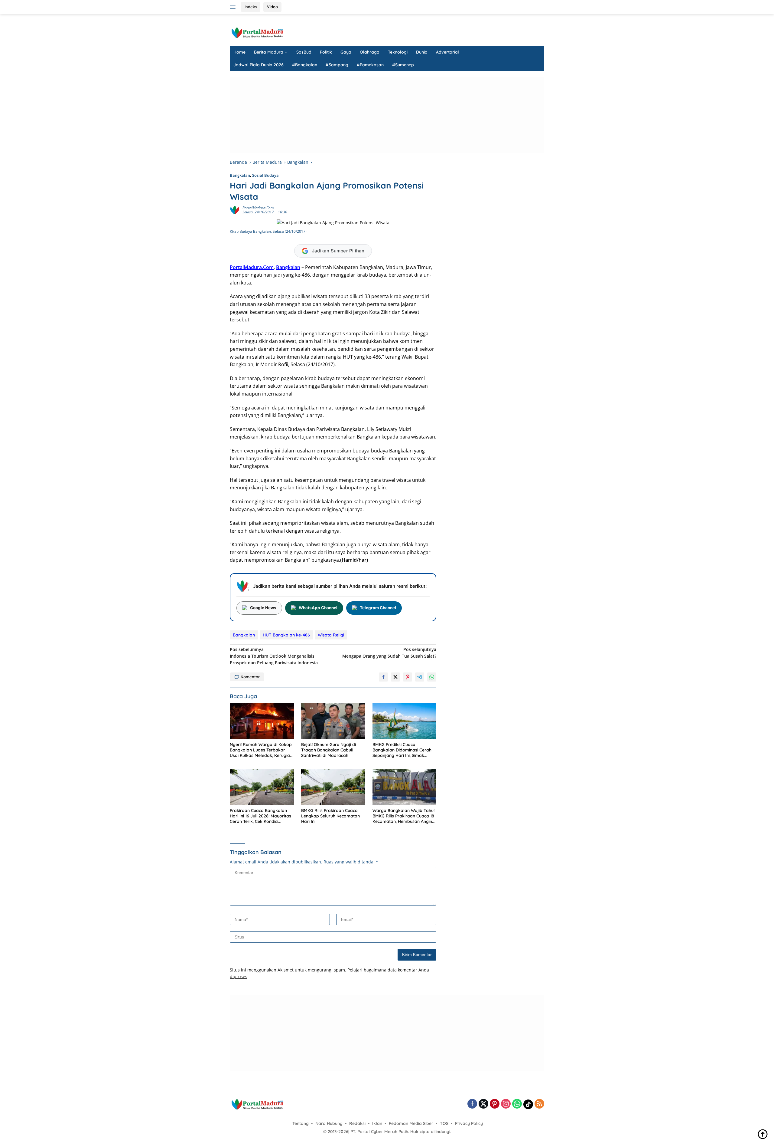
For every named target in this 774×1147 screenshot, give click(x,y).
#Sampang (337, 64)
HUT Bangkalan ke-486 (286, 635)
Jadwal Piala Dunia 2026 (258, 64)
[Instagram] (506, 1104)
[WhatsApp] (517, 1104)
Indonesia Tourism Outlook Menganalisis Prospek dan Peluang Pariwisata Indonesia (274, 656)
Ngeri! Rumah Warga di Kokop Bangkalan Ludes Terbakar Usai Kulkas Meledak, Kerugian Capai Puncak (261, 750)
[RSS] (539, 1104)
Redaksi (357, 1123)
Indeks (251, 6)
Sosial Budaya (265, 175)
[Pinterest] (494, 1104)
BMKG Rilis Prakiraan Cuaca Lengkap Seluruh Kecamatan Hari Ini (330, 816)
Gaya (345, 52)
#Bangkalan (304, 64)
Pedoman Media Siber (411, 1123)
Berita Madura (268, 52)
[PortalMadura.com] (257, 32)
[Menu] (234, 7)
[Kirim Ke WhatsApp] (431, 677)
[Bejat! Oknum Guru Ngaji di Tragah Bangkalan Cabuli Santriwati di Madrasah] (333, 721)
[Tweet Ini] (395, 677)
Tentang (300, 1123)
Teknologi (398, 52)
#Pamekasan (370, 64)
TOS (444, 1123)
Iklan (377, 1123)
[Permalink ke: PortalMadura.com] (234, 209)
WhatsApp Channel (318, 607)
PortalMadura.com (258, 207)
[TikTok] (528, 1104)
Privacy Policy (469, 1123)
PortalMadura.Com (252, 267)
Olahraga (369, 52)
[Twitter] (483, 1104)
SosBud (303, 52)
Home (239, 52)
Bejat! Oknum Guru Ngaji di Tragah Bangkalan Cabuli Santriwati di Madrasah (328, 750)
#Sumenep (403, 64)
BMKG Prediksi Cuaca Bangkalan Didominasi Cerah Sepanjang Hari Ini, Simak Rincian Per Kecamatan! (401, 750)
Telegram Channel (378, 607)
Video (272, 6)
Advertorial (447, 52)
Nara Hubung (329, 1123)
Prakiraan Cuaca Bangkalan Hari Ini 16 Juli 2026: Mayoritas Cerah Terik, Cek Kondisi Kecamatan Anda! (260, 816)
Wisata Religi (331, 635)
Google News (263, 607)
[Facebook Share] (383, 677)
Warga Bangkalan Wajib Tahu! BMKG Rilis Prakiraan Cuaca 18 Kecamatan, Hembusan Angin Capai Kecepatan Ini (403, 816)
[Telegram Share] (419, 677)
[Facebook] (472, 1104)
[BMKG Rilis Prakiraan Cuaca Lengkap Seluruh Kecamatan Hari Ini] (333, 787)
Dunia (422, 52)
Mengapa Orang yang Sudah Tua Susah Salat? (389, 652)
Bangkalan (240, 175)
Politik (326, 52)
